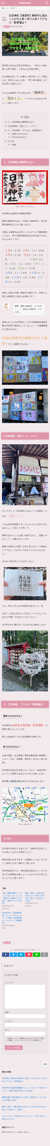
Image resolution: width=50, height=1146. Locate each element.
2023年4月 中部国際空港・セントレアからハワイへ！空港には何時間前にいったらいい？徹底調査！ (12, 918)
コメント (9, 983)
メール (8, 1021)
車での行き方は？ (19, 137)
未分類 (7, 26)
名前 (7, 1012)
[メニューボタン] (3, 3)
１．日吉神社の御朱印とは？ (21, 122)
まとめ (11, 141)
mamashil (25, 3)
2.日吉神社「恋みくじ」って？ (22, 126)
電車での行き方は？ (20, 134)
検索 (45, 1064)
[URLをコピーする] (44, 954)
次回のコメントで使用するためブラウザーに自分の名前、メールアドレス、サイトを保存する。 (25, 1039)
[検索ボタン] (47, 3)
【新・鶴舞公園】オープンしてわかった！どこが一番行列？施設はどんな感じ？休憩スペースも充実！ (12, 898)
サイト (7, 1030)
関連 (14, 145)
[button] (5, 954)
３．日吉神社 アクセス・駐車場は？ (25, 130)
